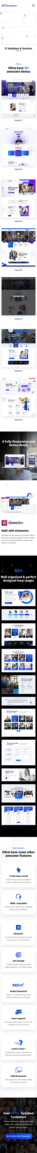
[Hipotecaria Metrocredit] (9, 5)
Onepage (23, 101)
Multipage (13, 101)
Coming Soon (18, 296)
